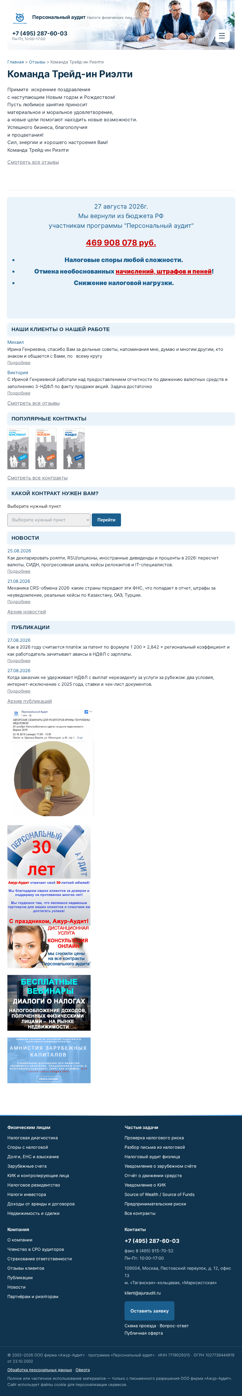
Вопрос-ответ (174, 1325)
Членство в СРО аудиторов (35, 1249)
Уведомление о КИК (145, 1184)
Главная (15, 61)
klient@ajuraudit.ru (143, 1292)
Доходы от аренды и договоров (41, 1203)
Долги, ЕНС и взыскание (33, 1156)
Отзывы (37, 61)
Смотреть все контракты (37, 478)
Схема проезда (140, 1325)
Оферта (83, 1369)
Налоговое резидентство (33, 1184)
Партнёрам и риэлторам (32, 1296)
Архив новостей (26, 612)
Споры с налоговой (27, 1147)
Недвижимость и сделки (33, 1213)
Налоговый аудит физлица (152, 1156)
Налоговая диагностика (32, 1137)
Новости (16, 1286)
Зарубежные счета (27, 1165)
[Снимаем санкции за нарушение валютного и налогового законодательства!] (49, 1081)
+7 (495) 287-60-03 (152, 1241)
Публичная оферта (144, 1333)
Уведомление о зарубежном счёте (160, 1165)
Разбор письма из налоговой (155, 1147)
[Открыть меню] (222, 35)
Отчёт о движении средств (153, 1175)
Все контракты (140, 1213)
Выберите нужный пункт (34, 506)
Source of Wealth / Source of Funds (160, 1194)
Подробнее (18, 362)
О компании (19, 1239)
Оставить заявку (149, 1311)
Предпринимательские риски (155, 1203)
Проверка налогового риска (154, 1137)
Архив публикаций (29, 701)
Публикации (20, 1277)
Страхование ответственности (39, 1258)
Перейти (106, 519)
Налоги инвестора (26, 1194)
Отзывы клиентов (25, 1268)
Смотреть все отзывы (33, 162)
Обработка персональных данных (39, 1369)
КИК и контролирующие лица (38, 1175)
